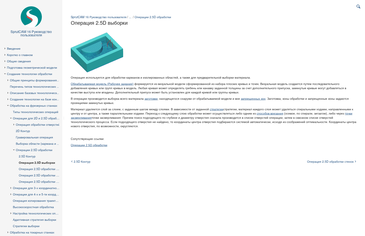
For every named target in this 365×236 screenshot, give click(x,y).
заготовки (151, 98)
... (130, 17)
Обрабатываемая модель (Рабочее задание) (102, 84)
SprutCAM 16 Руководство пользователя (99, 17)
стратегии (216, 109)
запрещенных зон (253, 98)
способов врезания (270, 113)
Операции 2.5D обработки (153, 17)
